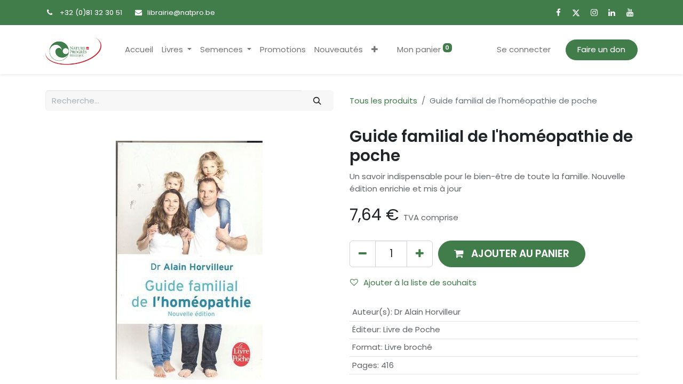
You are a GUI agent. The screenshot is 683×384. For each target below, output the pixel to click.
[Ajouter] (420, 254)
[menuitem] (139, 50)
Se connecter (524, 49)
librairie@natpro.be (181, 12)
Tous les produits (383, 100)
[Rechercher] (317, 100)
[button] (374, 50)
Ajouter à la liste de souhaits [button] (419, 282)
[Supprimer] (363, 254)
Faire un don (601, 49)
